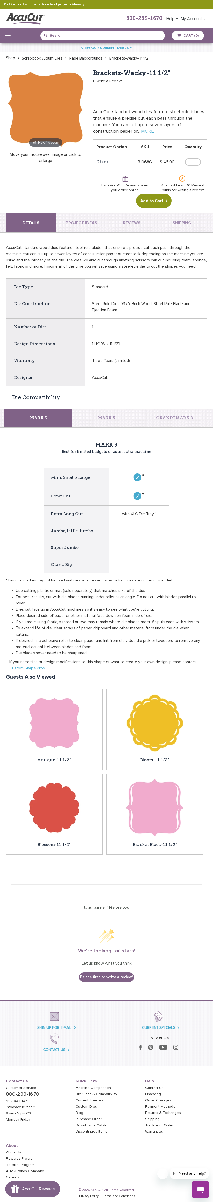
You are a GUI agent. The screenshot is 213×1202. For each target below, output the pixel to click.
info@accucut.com (21, 1107)
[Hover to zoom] (45, 109)
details (31, 223)
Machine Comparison (93, 1088)
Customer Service (21, 1088)
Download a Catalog (93, 1125)
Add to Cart (151, 201)
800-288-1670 (144, 18)
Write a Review (109, 81)
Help (171, 19)
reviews (132, 223)
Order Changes (158, 1100)
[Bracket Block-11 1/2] (155, 807)
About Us (13, 1152)
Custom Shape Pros (27, 668)
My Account (192, 19)
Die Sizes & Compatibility (96, 1094)
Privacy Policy (89, 1196)
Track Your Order (159, 1125)
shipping (181, 223)
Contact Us (154, 1088)
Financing (153, 1094)
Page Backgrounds (86, 58)
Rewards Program (21, 1158)
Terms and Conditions (119, 1196)
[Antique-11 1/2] (54, 723)
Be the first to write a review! (106, 976)
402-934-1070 (18, 1101)
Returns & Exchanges (163, 1113)
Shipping (152, 1119)
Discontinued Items (91, 1131)
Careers (13, 1177)
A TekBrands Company (25, 1171)
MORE (147, 131)
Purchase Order (89, 1119)
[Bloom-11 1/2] (155, 723)
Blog (79, 1113)
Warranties (154, 1131)
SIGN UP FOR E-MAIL (54, 1027)
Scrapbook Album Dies (42, 58)
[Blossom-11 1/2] (54, 807)
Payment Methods (160, 1106)
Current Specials (89, 1100)
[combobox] (68, 35)
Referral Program (20, 1165)
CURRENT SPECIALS (158, 1027)
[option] (10, 58)
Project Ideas (81, 223)
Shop (10, 58)
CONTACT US (54, 1050)
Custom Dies (86, 1106)
